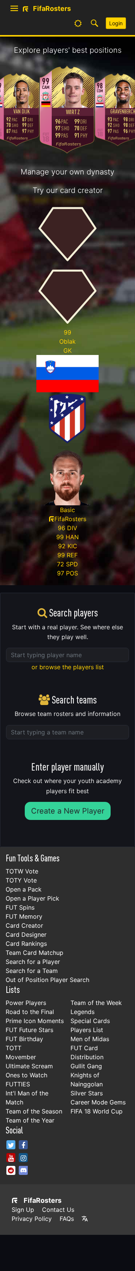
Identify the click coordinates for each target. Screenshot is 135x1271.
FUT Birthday (24, 1039)
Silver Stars (86, 1093)
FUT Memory (24, 916)
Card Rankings (26, 943)
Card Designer (26, 934)
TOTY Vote (21, 880)
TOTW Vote (22, 871)
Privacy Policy (32, 1218)
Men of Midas (89, 1039)
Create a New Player (67, 810)
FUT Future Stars (29, 1030)
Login (116, 23)
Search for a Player (33, 961)
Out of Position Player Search (47, 979)
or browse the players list (68, 667)
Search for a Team (32, 970)
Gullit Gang (86, 1066)
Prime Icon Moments (35, 1021)
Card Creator (24, 925)
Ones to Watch (26, 1075)
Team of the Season (34, 1111)
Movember (21, 1057)
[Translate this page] (85, 1218)
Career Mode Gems (98, 1102)
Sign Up (23, 1209)
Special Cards (90, 1021)
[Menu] (14, 8)
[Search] (94, 23)
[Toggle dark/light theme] (78, 23)
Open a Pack (24, 889)
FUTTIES (18, 1084)
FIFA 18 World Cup (96, 1111)
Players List (86, 1030)
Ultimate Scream (29, 1066)
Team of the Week (96, 1002)
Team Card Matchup (34, 952)
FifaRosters (43, 1200)
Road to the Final (30, 1012)
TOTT (13, 1048)
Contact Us (58, 1209)
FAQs (67, 1218)
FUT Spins (20, 907)
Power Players (26, 1002)
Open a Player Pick (32, 898)
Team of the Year (30, 1120)
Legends (82, 1012)
